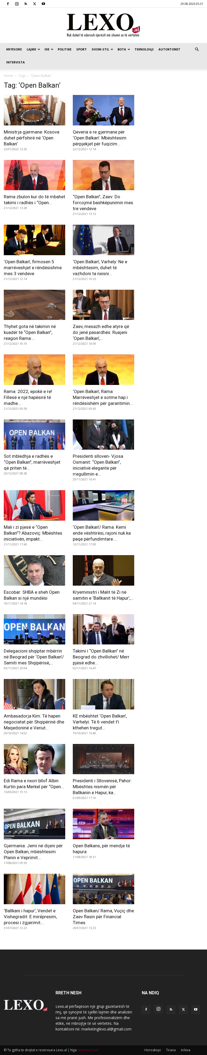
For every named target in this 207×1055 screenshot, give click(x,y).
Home (8, 75)
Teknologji (144, 49)
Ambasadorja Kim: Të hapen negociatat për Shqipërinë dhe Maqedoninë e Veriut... (34, 721)
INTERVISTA (15, 62)
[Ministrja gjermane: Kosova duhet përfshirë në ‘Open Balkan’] (34, 110)
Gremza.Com (88, 1050)
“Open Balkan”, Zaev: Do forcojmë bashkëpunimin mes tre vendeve (103, 202)
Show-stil (100, 49)
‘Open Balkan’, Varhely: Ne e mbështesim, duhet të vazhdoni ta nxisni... (100, 267)
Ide (46, 49)
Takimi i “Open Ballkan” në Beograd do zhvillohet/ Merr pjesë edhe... (101, 656)
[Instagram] (17, 4)
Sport (81, 49)
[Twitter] (34, 4)
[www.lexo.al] (103, 25)
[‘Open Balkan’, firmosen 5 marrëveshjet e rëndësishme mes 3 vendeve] (34, 240)
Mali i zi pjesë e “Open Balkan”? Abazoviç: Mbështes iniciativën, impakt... (33, 533)
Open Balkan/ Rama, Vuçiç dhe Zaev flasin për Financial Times (103, 916)
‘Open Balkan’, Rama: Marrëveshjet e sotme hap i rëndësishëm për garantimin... (103, 397)
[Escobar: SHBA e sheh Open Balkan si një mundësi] (34, 570)
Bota (122, 49)
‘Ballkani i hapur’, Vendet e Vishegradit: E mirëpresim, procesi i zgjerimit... (30, 916)
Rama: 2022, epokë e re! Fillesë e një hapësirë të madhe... (28, 397)
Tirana (171, 1050)
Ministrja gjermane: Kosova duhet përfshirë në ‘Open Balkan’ (31, 137)
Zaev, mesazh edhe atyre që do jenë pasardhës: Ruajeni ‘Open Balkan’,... (101, 332)
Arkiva (185, 1050)
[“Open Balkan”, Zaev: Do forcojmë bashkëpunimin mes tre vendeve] (103, 175)
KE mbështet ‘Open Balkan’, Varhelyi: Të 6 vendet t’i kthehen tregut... (100, 721)
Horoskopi (152, 1050)
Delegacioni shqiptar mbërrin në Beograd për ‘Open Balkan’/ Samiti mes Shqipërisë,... (34, 656)
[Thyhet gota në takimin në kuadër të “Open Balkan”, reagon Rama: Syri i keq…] (34, 305)
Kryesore (14, 49)
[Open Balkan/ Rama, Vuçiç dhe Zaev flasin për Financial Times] (103, 889)
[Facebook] (8, 4)
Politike (64, 49)
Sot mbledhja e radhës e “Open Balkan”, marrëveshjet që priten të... (32, 462)
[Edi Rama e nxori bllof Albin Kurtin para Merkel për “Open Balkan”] (34, 759)
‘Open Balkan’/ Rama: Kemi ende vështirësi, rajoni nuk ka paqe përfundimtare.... (102, 533)
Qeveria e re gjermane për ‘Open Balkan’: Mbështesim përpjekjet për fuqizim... (99, 137)
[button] (196, 49)
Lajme (31, 49)
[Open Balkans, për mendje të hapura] (103, 824)
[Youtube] (43, 4)
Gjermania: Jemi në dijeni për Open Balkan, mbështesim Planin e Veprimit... (33, 851)
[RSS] (26, 4)
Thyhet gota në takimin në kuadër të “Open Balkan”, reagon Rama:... (30, 332)
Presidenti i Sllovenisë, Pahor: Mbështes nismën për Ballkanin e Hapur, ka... (102, 786)
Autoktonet (169, 49)
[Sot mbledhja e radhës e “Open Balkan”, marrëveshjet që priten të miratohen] (34, 434)
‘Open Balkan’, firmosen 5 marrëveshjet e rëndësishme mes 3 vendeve (33, 267)
